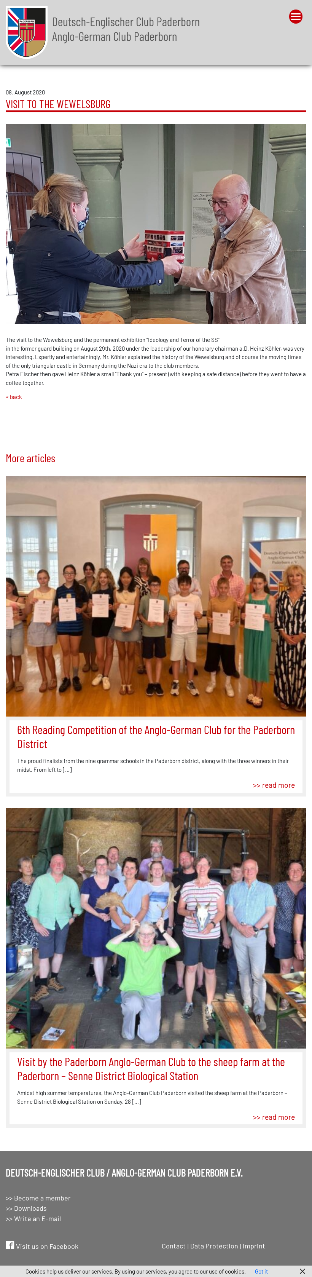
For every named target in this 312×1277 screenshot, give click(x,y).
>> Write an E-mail (33, 1218)
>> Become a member (38, 1198)
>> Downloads (26, 1208)
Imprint (254, 1246)
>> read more (274, 784)
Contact (174, 1246)
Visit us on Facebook (46, 1246)
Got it (261, 1271)
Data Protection (214, 1246)
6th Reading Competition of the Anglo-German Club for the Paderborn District (156, 736)
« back (14, 396)
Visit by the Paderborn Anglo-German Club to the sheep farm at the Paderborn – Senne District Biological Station (151, 1068)
